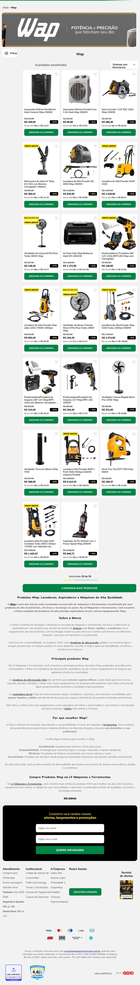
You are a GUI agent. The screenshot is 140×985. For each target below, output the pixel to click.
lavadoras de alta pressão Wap (30, 796)
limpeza (77, 745)
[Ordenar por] (35, 148)
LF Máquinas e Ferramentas (26, 900)
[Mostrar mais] (69, 705)
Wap (14, 53)
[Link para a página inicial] (5, 53)
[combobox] (70, 39)
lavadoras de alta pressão (84, 759)
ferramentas (110, 841)
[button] (135, 956)
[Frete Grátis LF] (70, 11)
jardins (68, 825)
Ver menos (70, 914)
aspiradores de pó (22, 811)
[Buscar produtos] (120, 39)
